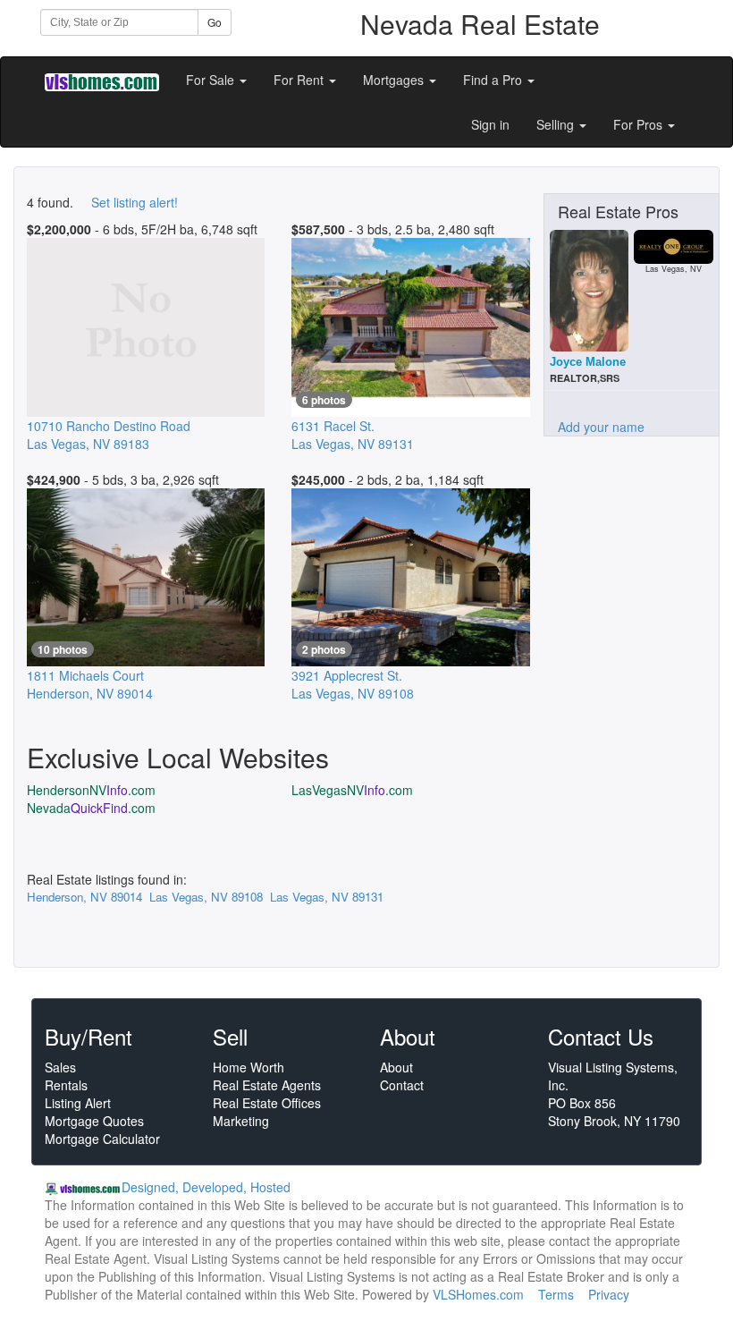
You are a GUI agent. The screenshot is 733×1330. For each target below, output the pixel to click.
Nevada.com (91, 808)
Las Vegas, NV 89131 (326, 896)
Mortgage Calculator (102, 1139)
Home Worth (248, 1067)
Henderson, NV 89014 (84, 896)
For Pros (639, 124)
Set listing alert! (134, 202)
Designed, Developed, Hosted (206, 1187)
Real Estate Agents (267, 1085)
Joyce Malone (588, 362)
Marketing (241, 1121)
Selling (556, 124)
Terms (556, 1294)
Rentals (66, 1085)
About (396, 1067)
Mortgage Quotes (94, 1121)
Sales (60, 1067)
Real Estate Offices (267, 1103)
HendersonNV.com (91, 790)
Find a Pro (494, 80)
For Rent (300, 80)
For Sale (212, 80)
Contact (402, 1085)
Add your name (601, 427)
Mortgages (395, 80)
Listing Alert (78, 1103)
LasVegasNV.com (352, 790)
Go (214, 22)
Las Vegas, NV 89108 (206, 896)
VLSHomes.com (478, 1294)
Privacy (608, 1294)
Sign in (490, 124)
